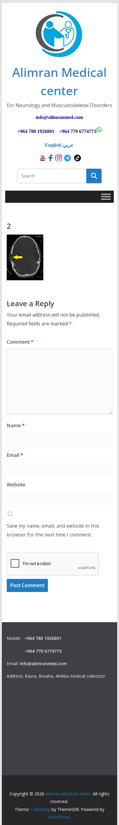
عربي (68, 145)
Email (15, 455)
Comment (20, 342)
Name (16, 425)
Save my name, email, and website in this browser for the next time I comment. (53, 530)
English (52, 145)
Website (16, 484)
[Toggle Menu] (106, 197)
